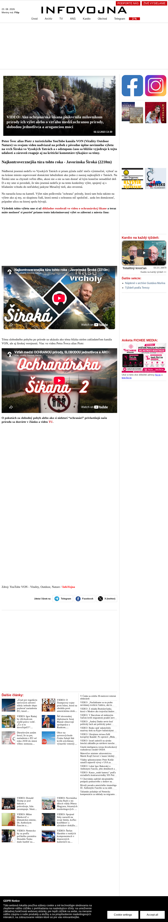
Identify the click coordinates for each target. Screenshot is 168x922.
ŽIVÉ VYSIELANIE (154, 3)
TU (51, 421)
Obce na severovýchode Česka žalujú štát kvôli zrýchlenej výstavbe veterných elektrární (67, 739)
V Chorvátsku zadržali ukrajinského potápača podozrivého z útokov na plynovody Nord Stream (96, 780)
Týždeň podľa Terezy (137, 287)
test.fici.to (127, 377)
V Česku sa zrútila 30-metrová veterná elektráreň (98, 697)
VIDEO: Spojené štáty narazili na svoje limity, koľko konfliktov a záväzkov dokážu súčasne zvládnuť (66, 821)
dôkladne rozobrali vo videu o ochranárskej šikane (74, 208)
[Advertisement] (84, 46)
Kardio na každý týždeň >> (153, 272)
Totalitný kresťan (135, 268)
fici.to (158, 374)
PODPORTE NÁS (128, 3)
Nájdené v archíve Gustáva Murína (145, 283)
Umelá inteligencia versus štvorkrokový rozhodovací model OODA (98, 748)
